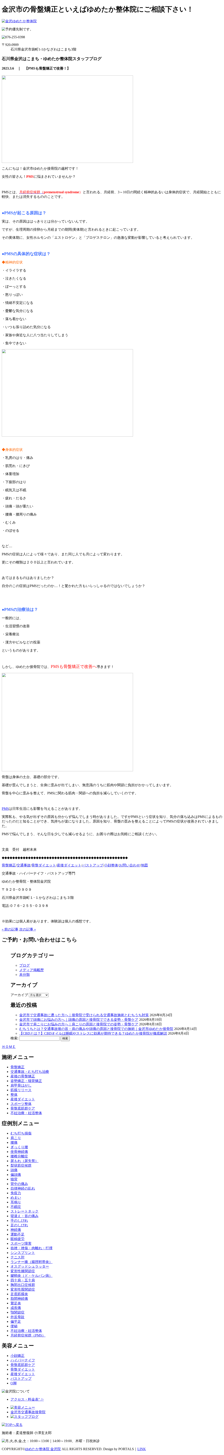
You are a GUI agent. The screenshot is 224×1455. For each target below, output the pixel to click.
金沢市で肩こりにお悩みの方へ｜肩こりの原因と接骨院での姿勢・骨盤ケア (78, 1024)
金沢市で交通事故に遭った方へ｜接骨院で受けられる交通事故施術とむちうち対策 (84, 1015)
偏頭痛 (15, 1174)
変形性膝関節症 (22, 1271)
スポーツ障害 (21, 1243)
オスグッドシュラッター (29, 1266)
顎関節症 (17, 1312)
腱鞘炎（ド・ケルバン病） (31, 1275)
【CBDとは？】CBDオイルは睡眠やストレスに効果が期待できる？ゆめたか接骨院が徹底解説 (93, 1033)
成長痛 (15, 1308)
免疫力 (15, 1193)
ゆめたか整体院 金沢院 (43, 1449)
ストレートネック (24, 1211)
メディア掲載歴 (31, 970)
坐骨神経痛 (19, 1152)
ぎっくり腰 (19, 1147)
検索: (14, 1038)
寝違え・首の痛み (24, 1216)
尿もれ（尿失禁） (24, 1161)
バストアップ (21, 1378)
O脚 (13, 1383)
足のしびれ (19, 1225)
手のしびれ (19, 1220)
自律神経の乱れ (22, 1188)
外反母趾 (17, 1317)
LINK (141, 1449)
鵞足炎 (15, 1303)
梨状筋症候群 (21, 1165)
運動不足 (17, 1234)
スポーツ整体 (21, 1104)
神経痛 (15, 1230)
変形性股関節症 (22, 1289)
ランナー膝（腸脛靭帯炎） (31, 1262)
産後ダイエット (22, 1099)
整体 (14, 1094)
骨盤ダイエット (22, 1369)
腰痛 (14, 1142)
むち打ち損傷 (21, 1133)
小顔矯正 (17, 1355)
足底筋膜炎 (19, 1294)
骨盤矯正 (17, 1067)
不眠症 (15, 1207)
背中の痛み (19, 1184)
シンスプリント (22, 1253)
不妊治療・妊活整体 (26, 1113)
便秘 (14, 1326)
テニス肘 (17, 1257)
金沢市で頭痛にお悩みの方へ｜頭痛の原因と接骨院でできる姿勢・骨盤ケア (78, 1019)
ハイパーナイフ (22, 1360)
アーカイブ (19, 995)
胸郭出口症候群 (22, 1285)
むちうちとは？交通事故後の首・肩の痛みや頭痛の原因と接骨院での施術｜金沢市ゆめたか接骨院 (96, 1029)
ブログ (24, 965)
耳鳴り (15, 1202)
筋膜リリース (21, 1090)
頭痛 (14, 1170)
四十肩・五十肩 (22, 1280)
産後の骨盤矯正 (22, 1076)
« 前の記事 (10, 929)
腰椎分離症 (19, 1156)
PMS (5, 808)
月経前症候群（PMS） (28, 1335)
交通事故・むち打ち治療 (29, 1071)
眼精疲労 (17, 1239)
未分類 (24, 974)
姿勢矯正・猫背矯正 (26, 1081)
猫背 (14, 1179)
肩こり (15, 1138)
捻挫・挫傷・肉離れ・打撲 (31, 1248)
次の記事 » (27, 929)
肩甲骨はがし (21, 1085)
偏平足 (15, 1321)
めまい (15, 1197)
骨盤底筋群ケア (22, 1108)
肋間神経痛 (19, 1298)
